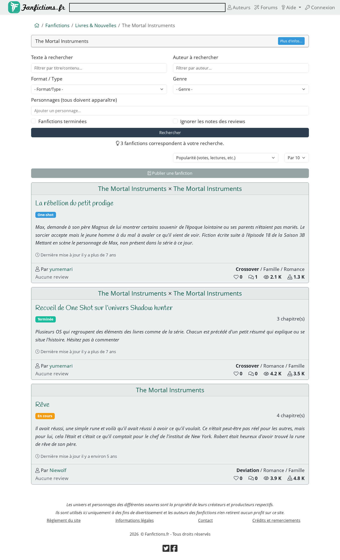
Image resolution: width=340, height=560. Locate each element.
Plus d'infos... (291, 41)
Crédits (276, 520)
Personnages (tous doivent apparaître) (74, 99)
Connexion (322, 7)
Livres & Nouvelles (95, 25)
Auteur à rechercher (195, 57)
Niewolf (58, 470)
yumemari (61, 269)
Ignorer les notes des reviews (212, 121)
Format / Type (46, 78)
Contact (205, 520)
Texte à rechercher (52, 57)
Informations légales (134, 520)
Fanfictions (57, 25)
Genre (180, 78)
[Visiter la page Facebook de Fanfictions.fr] (173, 550)
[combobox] (147, 7)
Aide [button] (291, 7)
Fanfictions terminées (62, 121)
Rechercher (170, 132)
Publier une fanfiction (171, 173)
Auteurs (240, 7)
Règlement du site (64, 520)
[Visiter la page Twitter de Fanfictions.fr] (166, 550)
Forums (268, 7)
